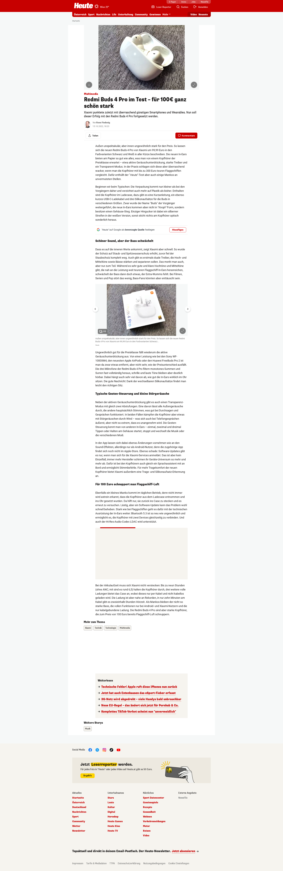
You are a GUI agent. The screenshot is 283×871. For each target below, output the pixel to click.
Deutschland (79, 807)
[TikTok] (111, 749)
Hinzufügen (177, 229)
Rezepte (147, 807)
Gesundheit (149, 812)
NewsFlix (182, 797)
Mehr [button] (165, 14)
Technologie (110, 628)
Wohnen (147, 816)
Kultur (111, 807)
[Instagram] (104, 749)
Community (141, 14)
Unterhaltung (125, 14)
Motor (146, 826)
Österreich (80, 14)
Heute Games (115, 821)
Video (193, 14)
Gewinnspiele (150, 802)
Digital (111, 812)
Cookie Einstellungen (178, 863)
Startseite (76, 21)
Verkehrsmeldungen (154, 821)
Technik (98, 628)
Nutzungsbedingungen (154, 863)
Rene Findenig (103, 122)
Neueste (203, 14)
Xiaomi (88, 628)
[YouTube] (118, 749)
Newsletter (78, 830)
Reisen (146, 830)
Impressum (77, 863)
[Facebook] (90, 749)
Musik (87, 728)
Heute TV (113, 830)
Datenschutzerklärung (129, 863)
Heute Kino (114, 826)
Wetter (76, 826)
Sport (91, 14)
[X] (97, 749)
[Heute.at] (83, 5)
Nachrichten (79, 812)
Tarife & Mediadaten (96, 863)
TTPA (112, 863)
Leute (111, 802)
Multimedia (125, 628)
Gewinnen (155, 14)
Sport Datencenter (153, 797)
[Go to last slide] (95, 309)
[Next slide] (187, 309)
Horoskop (113, 816)
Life (114, 14)
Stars (111, 797)
